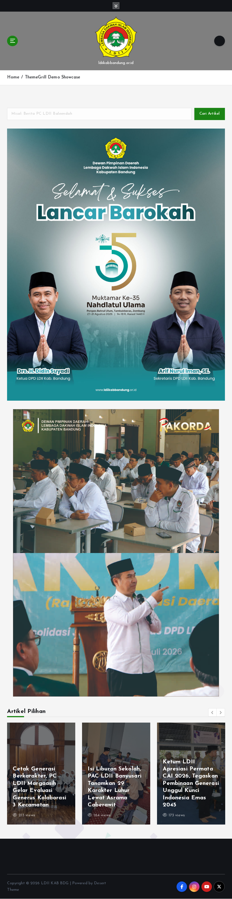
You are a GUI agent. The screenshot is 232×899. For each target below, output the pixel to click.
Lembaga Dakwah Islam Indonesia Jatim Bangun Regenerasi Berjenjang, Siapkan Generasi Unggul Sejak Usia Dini (40, 783)
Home (13, 77)
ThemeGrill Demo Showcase (52, 77)
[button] (212, 712)
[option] (41, 774)
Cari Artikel (209, 114)
